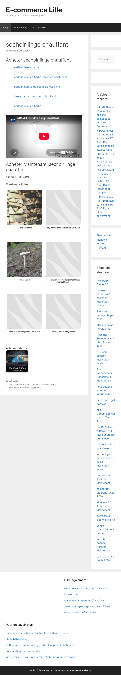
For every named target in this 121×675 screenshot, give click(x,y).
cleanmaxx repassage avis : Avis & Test (86, 606)
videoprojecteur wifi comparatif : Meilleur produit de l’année (41, 657)
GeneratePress (83, 670)
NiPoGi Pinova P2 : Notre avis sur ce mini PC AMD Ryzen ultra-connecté (105, 138)
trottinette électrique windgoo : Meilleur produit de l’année (40, 645)
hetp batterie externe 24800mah (104, 390)
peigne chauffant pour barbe (105, 529)
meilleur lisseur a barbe (27, 106)
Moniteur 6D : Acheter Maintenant (105, 506)
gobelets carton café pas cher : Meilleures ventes (103, 298)
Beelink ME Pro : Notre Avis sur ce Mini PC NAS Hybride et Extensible (106, 158)
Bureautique (20, 27)
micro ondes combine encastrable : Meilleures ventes (37, 633)
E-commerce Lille (34, 10)
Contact (101, 247)
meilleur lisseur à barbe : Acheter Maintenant (40, 77)
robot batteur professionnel (79, 612)
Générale (13, 381)
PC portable (39, 27)
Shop (5, 27)
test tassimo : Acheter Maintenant (105, 479)
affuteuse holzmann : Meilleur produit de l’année (32, 384)
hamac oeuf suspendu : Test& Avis (83, 600)
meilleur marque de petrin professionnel (36, 86)
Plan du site (104, 235)
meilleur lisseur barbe (26, 67)
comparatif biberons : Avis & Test (105, 492)
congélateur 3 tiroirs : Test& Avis (25, 387)
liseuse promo (71, 594)
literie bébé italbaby (18, 639)
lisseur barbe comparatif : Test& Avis (35, 96)
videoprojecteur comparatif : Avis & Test (87, 588)
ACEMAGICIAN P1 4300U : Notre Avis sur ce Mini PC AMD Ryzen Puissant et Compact (105, 181)
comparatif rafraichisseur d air (23, 651)
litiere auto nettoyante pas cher (106, 315)
